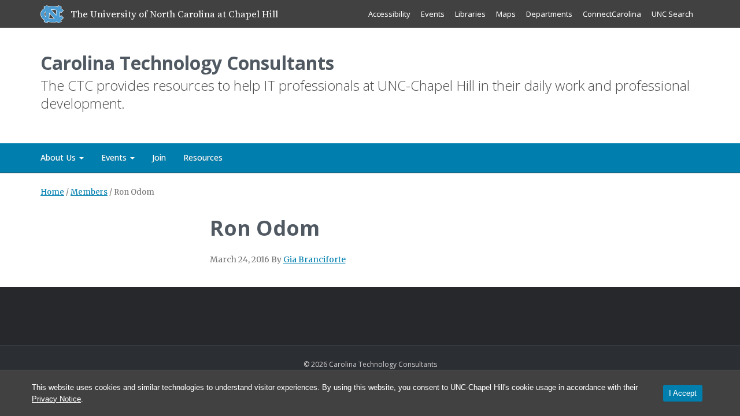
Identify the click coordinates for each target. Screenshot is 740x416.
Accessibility (389, 14)
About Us (59, 157)
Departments (549, 14)
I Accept (683, 393)
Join (159, 157)
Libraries (470, 14)
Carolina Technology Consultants (187, 62)
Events (433, 14)
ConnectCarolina (612, 14)
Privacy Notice (56, 399)
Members (89, 192)
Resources (203, 157)
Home (52, 192)
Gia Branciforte (314, 259)
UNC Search (672, 14)
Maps (506, 14)
